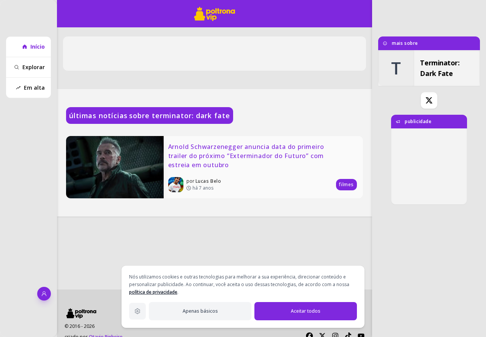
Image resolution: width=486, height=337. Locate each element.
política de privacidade (153, 292)
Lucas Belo (208, 181)
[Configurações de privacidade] (137, 311)
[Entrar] (44, 294)
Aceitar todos (305, 311)
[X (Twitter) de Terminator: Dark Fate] (429, 100)
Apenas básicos (200, 311)
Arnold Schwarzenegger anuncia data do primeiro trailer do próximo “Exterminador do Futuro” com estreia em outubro (247, 155)
